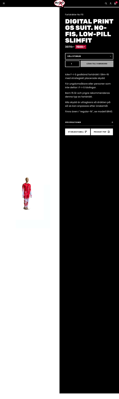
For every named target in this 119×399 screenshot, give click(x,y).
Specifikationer (73, 122)
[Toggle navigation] (3, 3)
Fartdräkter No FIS (74, 14)
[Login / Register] (110, 3)
